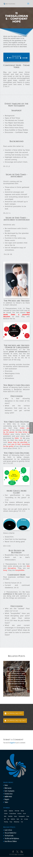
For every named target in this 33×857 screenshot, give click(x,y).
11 (23, 693)
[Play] (7, 57)
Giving (27, 816)
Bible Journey (8, 788)
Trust (22, 822)
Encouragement (22, 816)
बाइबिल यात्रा (8, 796)
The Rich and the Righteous (12, 838)
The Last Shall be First (10, 833)
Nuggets (7, 799)
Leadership (13, 819)
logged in (12, 742)
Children (6, 813)
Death (5, 816)
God (5, 819)
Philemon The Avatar (16, 668)
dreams (15, 816)
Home (6, 785)
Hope (8, 819)
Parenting (6, 822)
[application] (16, 58)
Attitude (22, 810)
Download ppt (15, 713)
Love (21, 819)
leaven (18, 819)
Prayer (11, 822)
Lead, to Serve (8, 830)
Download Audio (16, 720)
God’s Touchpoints (9, 791)
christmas (19, 813)
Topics (6, 802)
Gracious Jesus (9, 793)
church (24, 813)
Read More (16, 688)
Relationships (16, 822)
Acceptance (11, 810)
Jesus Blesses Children (11, 841)
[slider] (24, 58)
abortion (5, 810)
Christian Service (12, 813)
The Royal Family (9, 835)
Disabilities (10, 816)
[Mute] (20, 58)
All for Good (17, 810)
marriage (26, 819)
